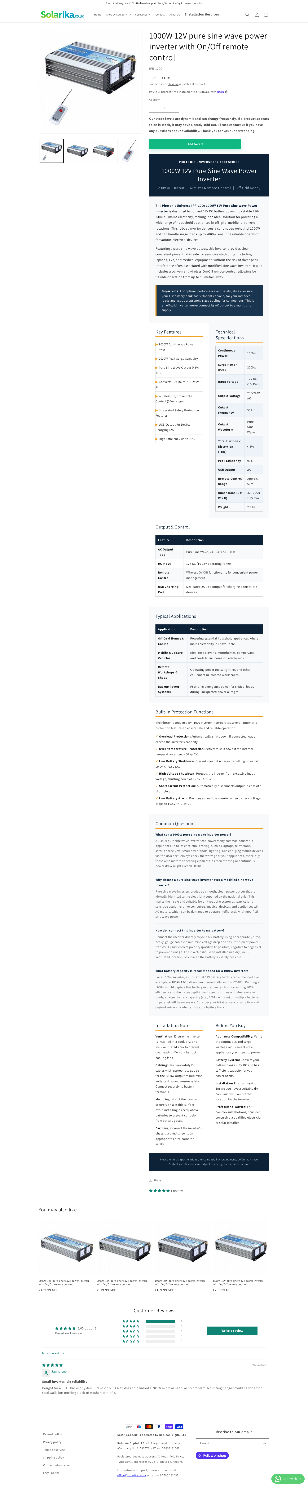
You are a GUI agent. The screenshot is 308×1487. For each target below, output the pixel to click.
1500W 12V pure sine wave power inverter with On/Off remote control (238, 1282)
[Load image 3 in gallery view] (103, 151)
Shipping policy (53, 1457)
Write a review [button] (232, 1330)
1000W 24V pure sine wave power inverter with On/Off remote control (180, 1282)
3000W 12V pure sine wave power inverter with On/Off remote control (64, 1282)
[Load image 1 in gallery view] (51, 151)
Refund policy (52, 1434)
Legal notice (51, 1473)
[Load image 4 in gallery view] (129, 151)
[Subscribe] (264, 1443)
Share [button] (157, 1180)
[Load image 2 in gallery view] (77, 151)
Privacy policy (52, 1442)
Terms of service (54, 1450)
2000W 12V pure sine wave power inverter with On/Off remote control (122, 1282)
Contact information (57, 1465)
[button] (118, 14)
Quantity (154, 99)
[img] (52, 1365)
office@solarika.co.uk (131, 1475)
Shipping (173, 83)
